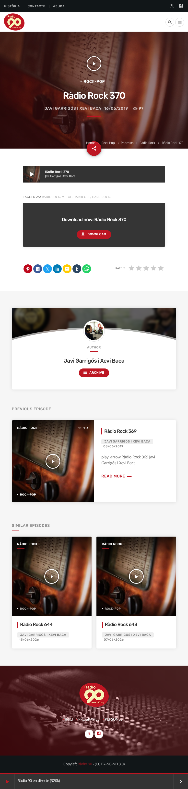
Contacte (36, 6)
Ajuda (59, 6)
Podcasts (127, 143)
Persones (113, 719)
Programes (89, 719)
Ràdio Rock (147, 143)
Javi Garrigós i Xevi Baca (73, 108)
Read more (116, 476)
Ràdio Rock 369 (120, 431)
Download (93, 234)
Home (90, 143)
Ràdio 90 (85, 764)
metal (67, 197)
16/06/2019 (116, 108)
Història (12, 6)
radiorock (51, 197)
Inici (69, 719)
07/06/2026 (114, 640)
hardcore (81, 197)
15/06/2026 (29, 640)
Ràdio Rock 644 (36, 624)
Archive (93, 372)
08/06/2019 (113, 446)
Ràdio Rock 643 (121, 624)
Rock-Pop (108, 143)
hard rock (101, 197)
